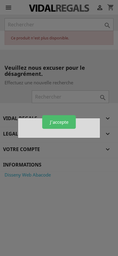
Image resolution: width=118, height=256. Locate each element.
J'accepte (59, 122)
